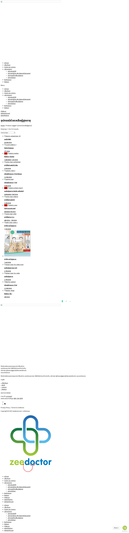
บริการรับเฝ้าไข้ (12, 71)
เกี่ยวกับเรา (7, 65)
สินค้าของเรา (7, 80)
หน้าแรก (6, 63)
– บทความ (3, 387)
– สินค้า (3, 385)
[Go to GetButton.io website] (125, 531)
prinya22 (9, 396)
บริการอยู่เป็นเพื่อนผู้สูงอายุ (15, 76)
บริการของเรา (8, 69)
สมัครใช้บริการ (8, 500)
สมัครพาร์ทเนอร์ (8, 502)
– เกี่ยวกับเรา (4, 383)
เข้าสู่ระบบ (7, 498)
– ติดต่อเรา (4, 389)
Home (3, 126)
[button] (64, 85)
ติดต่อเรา (6, 82)
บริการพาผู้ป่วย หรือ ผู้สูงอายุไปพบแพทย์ (19, 73)
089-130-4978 (18, 399)
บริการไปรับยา (12, 78)
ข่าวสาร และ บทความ (10, 67)
